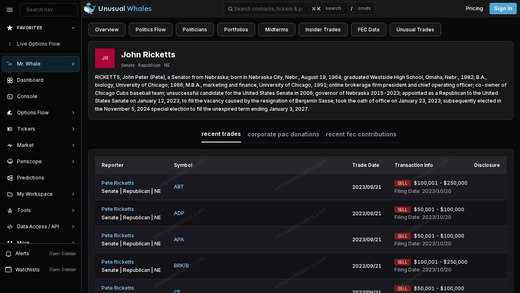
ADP (179, 213)
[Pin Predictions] (71, 178)
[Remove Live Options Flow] (74, 44)
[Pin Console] (71, 96)
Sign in (503, 8)
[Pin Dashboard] (71, 80)
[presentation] (40, 131)
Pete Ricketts (118, 183)
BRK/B (181, 265)
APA (179, 239)
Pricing (474, 8)
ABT (179, 187)
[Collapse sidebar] (9, 9)
